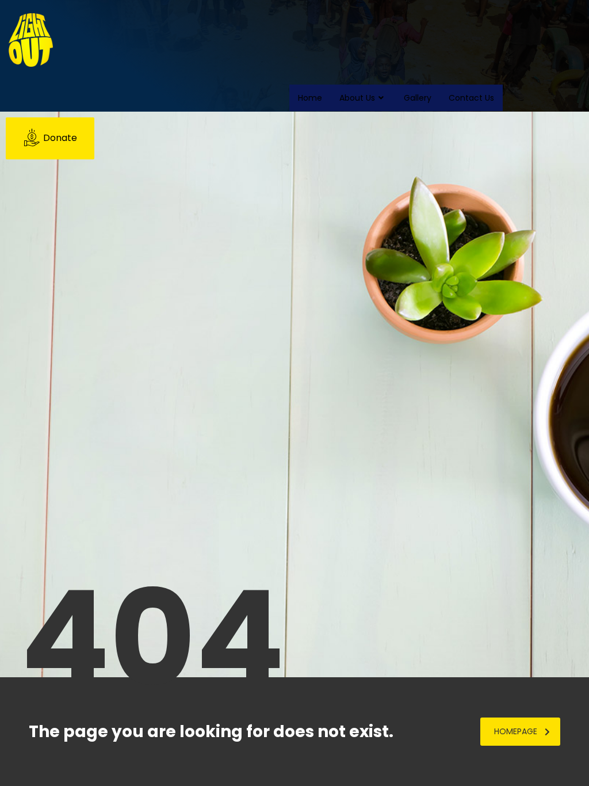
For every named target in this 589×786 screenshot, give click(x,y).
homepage (515, 731)
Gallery (417, 98)
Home (310, 98)
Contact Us (471, 98)
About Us (357, 98)
